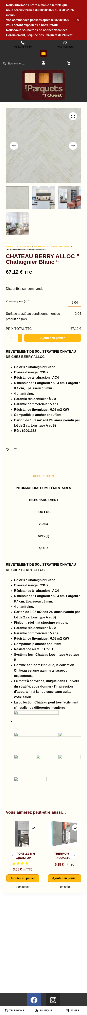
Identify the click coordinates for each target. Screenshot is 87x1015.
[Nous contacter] (65, 43)
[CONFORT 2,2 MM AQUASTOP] (22, 834)
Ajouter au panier (52, 338)
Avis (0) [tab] (43, 536)
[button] (43, 53)
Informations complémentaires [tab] (43, 488)
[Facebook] (34, 1000)
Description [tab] (43, 476)
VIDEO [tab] (43, 524)
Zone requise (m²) (18, 301)
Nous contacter (65, 46)
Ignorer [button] (78, 20)
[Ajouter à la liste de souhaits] (7, 449)
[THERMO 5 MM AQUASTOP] (64, 834)
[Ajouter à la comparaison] (15, 449)
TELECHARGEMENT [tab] (43, 500)
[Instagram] (53, 1000)
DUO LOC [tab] (43, 512)
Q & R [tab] (43, 548)
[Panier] (69, 63)
